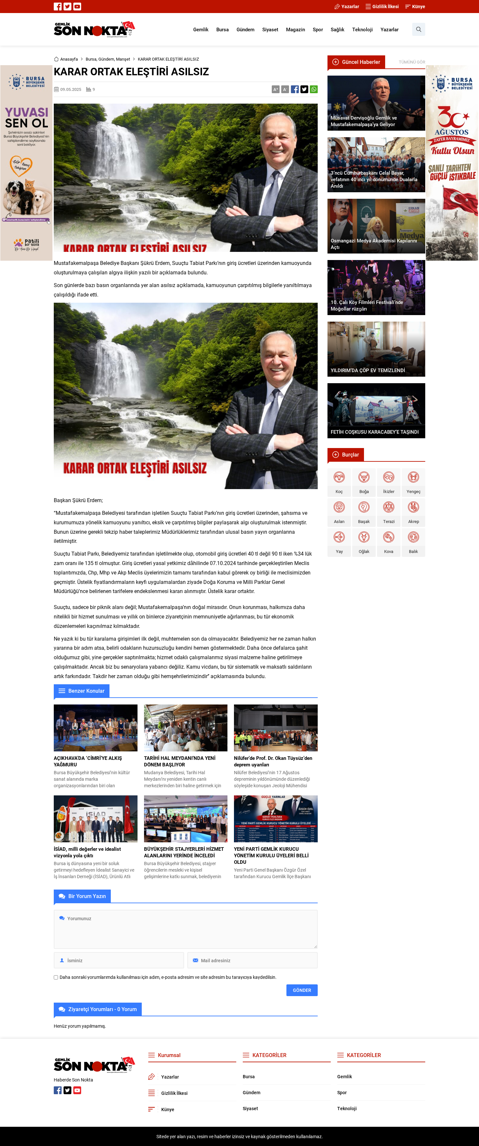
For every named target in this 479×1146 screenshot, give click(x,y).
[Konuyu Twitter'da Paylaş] (304, 89)
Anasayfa (69, 59)
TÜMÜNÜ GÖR (412, 62)
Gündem (106, 59)
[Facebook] (58, 6)
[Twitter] (67, 6)
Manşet (123, 59)
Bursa (91, 59)
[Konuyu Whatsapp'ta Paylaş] (314, 89)
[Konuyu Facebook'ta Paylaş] (295, 89)
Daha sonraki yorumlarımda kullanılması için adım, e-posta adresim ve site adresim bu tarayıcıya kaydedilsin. (168, 977)
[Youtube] (77, 6)
